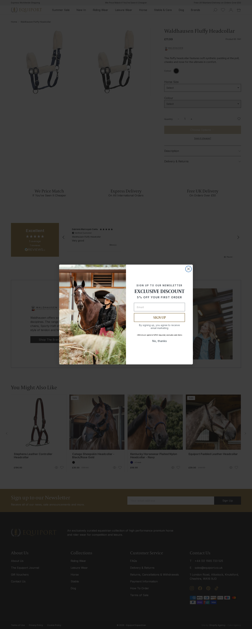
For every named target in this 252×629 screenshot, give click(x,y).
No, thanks (159, 341)
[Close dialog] (188, 269)
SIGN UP (159, 317)
